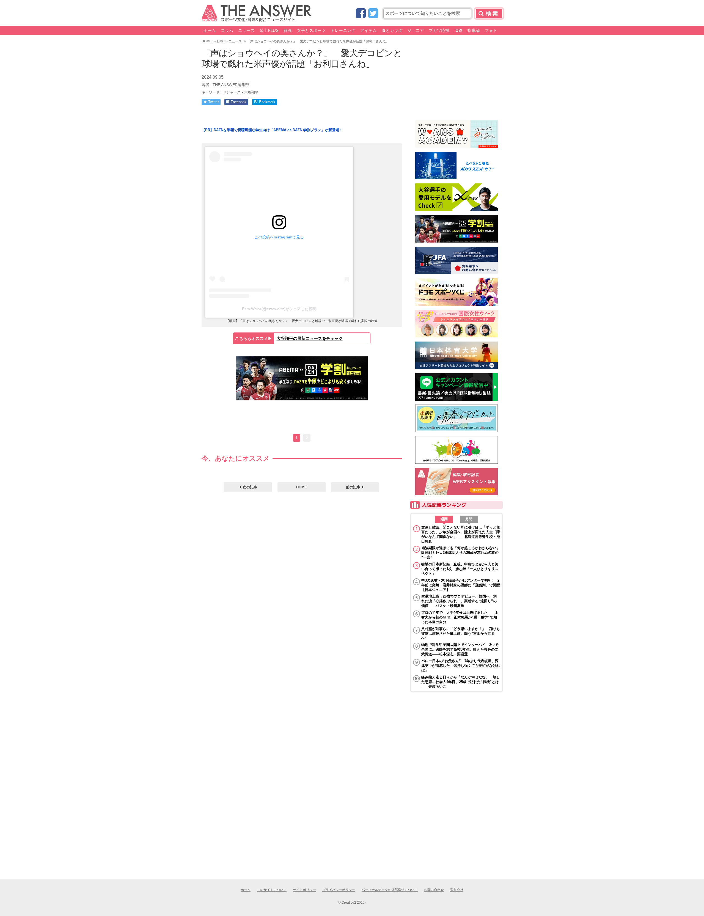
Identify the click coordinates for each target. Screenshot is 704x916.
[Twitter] (373, 13)
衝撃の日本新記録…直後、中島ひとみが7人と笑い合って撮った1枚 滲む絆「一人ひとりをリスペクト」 (459, 569)
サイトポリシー (304, 890)
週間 (444, 519)
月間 (468, 519)
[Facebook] (361, 13)
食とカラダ (392, 30)
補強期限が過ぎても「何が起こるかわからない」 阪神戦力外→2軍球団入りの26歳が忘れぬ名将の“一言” (460, 552)
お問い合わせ (434, 890)
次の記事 (249, 487)
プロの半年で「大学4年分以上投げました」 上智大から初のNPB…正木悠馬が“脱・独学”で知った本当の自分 (459, 617)
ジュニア (415, 30)
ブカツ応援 (439, 30)
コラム (227, 30)
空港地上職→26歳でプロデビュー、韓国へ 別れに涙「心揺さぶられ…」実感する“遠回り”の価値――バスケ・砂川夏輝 (459, 601)
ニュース (246, 30)
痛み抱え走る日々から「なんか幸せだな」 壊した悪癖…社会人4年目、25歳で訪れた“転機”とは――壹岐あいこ (460, 682)
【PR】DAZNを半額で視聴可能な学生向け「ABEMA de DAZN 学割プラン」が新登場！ (272, 130)
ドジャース (232, 92)
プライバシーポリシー (338, 890)
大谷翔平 (251, 92)
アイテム (368, 30)
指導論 (474, 30)
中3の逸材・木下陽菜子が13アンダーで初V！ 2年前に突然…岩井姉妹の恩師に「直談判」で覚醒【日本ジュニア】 (460, 585)
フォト (491, 30)
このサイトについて (272, 890)
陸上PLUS (269, 30)
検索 (489, 13)
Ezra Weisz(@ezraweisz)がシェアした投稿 (279, 309)
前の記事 (353, 487)
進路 (458, 30)
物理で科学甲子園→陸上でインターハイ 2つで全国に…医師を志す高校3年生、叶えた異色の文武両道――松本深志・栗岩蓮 (459, 649)
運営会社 (456, 890)
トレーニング (343, 30)
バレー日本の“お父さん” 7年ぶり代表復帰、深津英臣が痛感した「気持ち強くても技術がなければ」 (460, 665)
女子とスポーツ (311, 30)
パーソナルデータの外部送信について (390, 890)
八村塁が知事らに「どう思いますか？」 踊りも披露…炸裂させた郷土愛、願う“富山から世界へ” (460, 633)
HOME (206, 41)
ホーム (210, 30)
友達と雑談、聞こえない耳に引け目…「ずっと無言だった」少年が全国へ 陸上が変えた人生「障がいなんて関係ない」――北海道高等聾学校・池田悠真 (460, 534)
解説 (288, 30)
